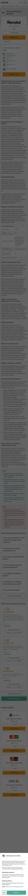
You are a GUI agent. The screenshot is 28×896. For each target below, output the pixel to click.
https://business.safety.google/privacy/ (14, 886)
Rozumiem (16, 892)
